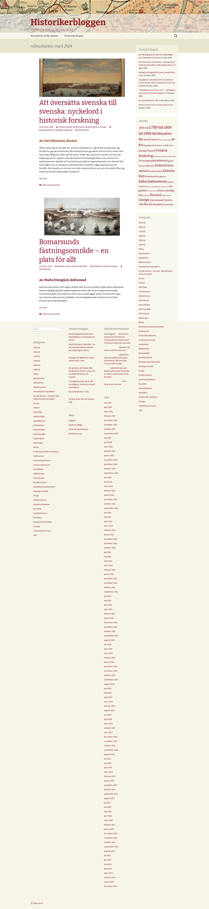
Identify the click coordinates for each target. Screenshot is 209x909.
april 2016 (108, 767)
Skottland (143, 392)
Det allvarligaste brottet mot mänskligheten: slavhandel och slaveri (82, 337)
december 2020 (110, 622)
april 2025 (108, 442)
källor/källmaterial (152, 181)
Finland (69, 127)
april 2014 (108, 868)
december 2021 (110, 578)
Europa (68, 266)
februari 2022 (109, 569)
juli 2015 (107, 802)
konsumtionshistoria (147, 335)
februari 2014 (109, 877)
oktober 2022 (109, 547)
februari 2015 (109, 824)
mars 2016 (108, 772)
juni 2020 (107, 644)
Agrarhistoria (144, 253)
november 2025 (110, 424)
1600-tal (143, 127)
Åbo (146, 204)
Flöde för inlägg (75, 425)
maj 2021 (107, 600)
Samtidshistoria (145, 388)
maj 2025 (107, 438)
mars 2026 (108, 411)
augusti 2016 (109, 754)
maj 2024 (107, 477)
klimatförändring (155, 171)
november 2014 (110, 838)
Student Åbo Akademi (148, 397)
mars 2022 (108, 565)
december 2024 (110, 460)
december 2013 (110, 886)
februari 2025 (109, 451)
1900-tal (150, 133)
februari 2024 (109, 490)
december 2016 (110, 736)
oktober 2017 (109, 728)
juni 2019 (107, 688)
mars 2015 (108, 820)
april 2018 (108, 719)
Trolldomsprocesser (147, 406)
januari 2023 (109, 534)
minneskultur (152, 191)
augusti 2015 (109, 798)
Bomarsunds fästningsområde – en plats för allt (74, 251)
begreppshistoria (151, 145)
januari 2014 (109, 882)
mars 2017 (108, 732)
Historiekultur (144, 304)
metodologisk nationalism (160, 187)
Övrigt (141, 370)
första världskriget (170, 156)
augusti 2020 (109, 640)
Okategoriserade (146, 366)
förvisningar (145, 160)
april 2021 (108, 605)
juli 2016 (107, 758)
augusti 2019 (109, 684)
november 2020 (110, 627)
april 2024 (108, 482)
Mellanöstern (144, 348)
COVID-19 (167, 145)
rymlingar (146, 195)
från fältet (83, 266)
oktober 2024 (109, 468)
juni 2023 (107, 512)
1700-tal (61, 127)
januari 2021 (109, 618)
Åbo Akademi (155, 204)
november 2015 (110, 785)
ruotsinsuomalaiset (147, 379)
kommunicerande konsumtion (151, 326)
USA (141, 204)
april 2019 (108, 697)
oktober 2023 (109, 503)
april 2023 (108, 521)
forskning (146, 155)
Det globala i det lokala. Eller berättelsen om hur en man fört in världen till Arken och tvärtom (157, 82)
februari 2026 (109, 416)
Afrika (141, 249)
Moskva (161, 190)
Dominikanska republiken (149, 266)
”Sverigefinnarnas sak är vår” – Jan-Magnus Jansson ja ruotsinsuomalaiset (82, 384)
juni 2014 (107, 860)
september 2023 (111, 508)
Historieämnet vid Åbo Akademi (44, 35)
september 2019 (111, 679)
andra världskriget (165, 140)
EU (172, 145)
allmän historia (151, 139)
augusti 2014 (109, 851)
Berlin (161, 145)
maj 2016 (107, 763)
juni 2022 (107, 552)
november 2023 (110, 499)
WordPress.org (75, 433)
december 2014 (110, 833)
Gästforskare (78, 127)
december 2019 (110, 666)
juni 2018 (107, 714)
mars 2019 (108, 701)
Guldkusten (150, 165)
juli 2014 (107, 855)
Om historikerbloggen (73, 35)
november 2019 (110, 671)
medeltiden (143, 344)
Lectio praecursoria (147, 340)
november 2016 (110, 741)
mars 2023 (108, 525)
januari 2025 (109, 455)
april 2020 (108, 649)
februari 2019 (109, 706)
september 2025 (111, 433)
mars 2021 (108, 609)
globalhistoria (159, 160)
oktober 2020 (109, 631)
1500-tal (142, 222)
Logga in (72, 420)
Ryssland (155, 195)
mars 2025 (108, 446)
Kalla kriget (143, 318)
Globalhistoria (144, 296)
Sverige (103, 127)
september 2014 (111, 846)
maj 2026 (107, 402)
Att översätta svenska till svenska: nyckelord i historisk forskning (78, 111)
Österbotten (168, 204)
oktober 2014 (109, 842)
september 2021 (111, 591)
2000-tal (142, 244)
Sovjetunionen (166, 195)
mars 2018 (108, 723)
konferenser (144, 331)
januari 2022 (109, 574)
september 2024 (111, 473)
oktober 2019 (109, 675)
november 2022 (110, 543)
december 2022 (110, 539)
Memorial (148, 187)
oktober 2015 (109, 789)
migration (68, 130)
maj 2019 (107, 692)
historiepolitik (144, 309)
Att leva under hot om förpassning (153, 105)
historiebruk (144, 300)
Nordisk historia (92, 127)
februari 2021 (109, 613)
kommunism (151, 176)
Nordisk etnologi (110, 266)
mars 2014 (108, 873)
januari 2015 (109, 829)
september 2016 (111, 750)
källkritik (161, 176)
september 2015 (111, 794)
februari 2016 (109, 776)
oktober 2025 (109, 429)
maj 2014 (107, 864)
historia (161, 165)
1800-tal (60, 266)
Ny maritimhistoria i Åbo (149, 100)
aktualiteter (144, 257)
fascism (151, 150)
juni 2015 (107, 807)
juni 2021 (107, 596)
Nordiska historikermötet (149, 362)
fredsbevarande (158, 156)
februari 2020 (109, 657)
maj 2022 (107, 556)
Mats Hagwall (109, 334)
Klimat (141, 322)
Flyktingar (59, 130)
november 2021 (110, 583)
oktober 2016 (109, 745)
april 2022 (108, 561)
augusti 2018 (109, 710)
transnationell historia (161, 200)
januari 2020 (109, 662)
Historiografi (144, 313)
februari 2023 (109, 530)
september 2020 (111, 635)
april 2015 (108, 816)
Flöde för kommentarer (79, 429)
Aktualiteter (97, 266)
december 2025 (110, 420)
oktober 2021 (109, 587)
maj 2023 (107, 517)
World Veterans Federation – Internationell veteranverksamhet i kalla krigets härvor (82, 347)
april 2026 (108, 407)
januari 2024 (109, 495)
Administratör (83, 130)
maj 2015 (107, 811)
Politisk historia (145, 375)
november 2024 (110, 464)
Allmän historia (145, 262)
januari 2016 (109, 780)
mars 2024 (108, 486)
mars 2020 (108, 653)
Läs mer (43, 178)
